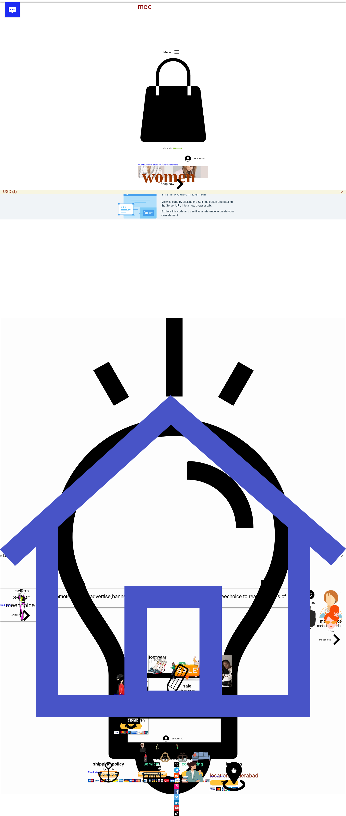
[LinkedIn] (182, 802)
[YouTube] (182, 808)
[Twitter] (182, 797)
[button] (173, 100)
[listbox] (173, 192)
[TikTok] (182, 813)
